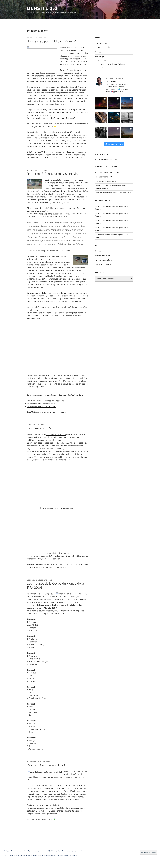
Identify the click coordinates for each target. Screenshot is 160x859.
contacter (78, 157)
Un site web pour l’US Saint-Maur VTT (53, 41)
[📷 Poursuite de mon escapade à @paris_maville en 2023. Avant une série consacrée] (101, 118)
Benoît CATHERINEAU (103, 186)
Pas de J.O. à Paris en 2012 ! (46, 765)
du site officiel (60, 216)
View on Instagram (115, 144)
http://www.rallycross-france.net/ (41, 406)
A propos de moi (101, 44)
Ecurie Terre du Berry (64, 191)
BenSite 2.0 (42, 8)
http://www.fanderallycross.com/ (41, 404)
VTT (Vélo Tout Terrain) (56, 434)
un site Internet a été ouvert (59, 110)
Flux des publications (102, 255)
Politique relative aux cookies (67, 855)
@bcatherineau (111, 81)
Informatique (100, 57)
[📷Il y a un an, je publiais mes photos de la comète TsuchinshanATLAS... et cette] (127, 103)
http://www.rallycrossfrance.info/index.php (45, 401)
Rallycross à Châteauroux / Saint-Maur (54, 174)
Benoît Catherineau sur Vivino (106, 159)
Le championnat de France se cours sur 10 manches (49, 293)
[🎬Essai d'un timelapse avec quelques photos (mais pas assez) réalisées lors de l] (101, 103)
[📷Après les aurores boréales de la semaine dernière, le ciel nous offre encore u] (127, 132)
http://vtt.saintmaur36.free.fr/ (62, 118)
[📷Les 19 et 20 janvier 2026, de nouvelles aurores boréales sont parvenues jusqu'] (114, 103)
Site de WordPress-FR (103, 264)
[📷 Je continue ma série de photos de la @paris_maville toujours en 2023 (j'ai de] (127, 118)
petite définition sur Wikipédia (57, 251)
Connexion (99, 251)
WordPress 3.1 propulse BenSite (119, 193)
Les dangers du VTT (41, 428)
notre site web (49, 157)
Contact (98, 52)
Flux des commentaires (103, 260)
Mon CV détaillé (104, 47)
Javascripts (102, 60)
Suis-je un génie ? (110, 181)
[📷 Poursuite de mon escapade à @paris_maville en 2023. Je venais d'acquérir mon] (114, 118)
